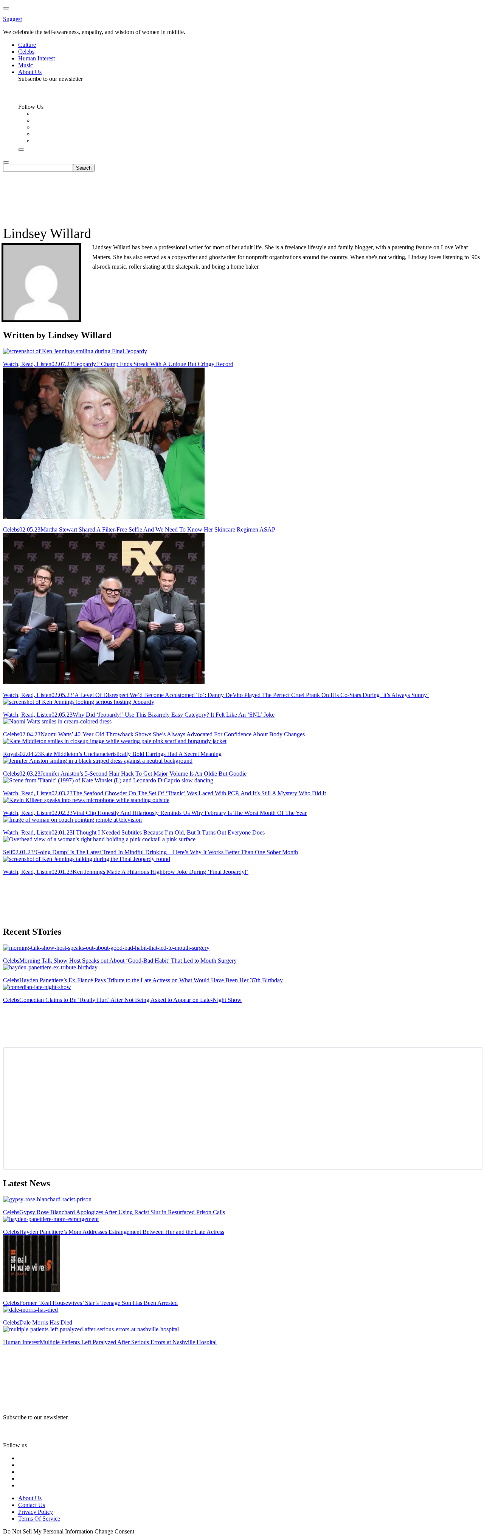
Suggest (12, 19)
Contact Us (31, 1505)
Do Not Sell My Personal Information (48, 1531)
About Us (30, 1498)
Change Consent (114, 1531)
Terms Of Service (39, 1518)
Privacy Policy (35, 1512)
